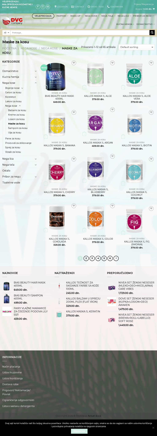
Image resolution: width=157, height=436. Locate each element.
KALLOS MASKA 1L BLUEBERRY (98, 191)
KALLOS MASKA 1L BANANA (59, 145)
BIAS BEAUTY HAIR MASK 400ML (59, 97)
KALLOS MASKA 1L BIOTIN (137, 145)
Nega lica (123, 16)
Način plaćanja (11, 366)
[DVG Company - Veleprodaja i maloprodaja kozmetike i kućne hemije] (12, 21)
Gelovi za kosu (13, 92)
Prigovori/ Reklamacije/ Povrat (16, 392)
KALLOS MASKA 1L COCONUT (136, 193)
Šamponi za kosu (17, 128)
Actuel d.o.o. (94, 415)
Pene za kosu (12, 138)
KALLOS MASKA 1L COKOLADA (59, 240)
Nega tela (107, 16)
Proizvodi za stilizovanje (18, 143)
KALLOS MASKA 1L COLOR (98, 239)
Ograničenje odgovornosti (18, 400)
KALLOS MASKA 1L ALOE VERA (137, 97)
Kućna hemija (124, 24)
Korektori (10, 97)
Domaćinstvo (144, 24)
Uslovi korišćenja (12, 378)
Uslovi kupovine (12, 372)
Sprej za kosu (12, 147)
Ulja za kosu (14, 132)
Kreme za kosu (16, 114)
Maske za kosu (16, 123)
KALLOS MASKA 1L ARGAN (98, 142)
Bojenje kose (12, 88)
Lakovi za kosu (13, 101)
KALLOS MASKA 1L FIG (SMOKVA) (136, 243)
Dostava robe (10, 384)
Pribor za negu (142, 16)
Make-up (75, 16)
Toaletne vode (11, 182)
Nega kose (91, 16)
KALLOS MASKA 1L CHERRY (59, 192)
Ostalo (6, 170)
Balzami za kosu (17, 110)
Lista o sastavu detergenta (18, 406)
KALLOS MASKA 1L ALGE (98, 96)
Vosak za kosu (13, 152)
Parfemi (61, 16)
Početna (9, 48)
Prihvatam (79, 431)
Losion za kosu (16, 119)
